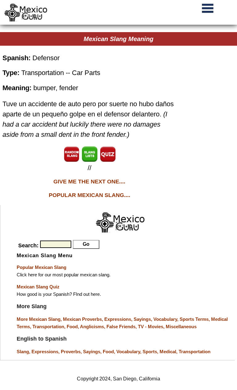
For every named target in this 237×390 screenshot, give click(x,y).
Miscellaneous (181, 326)
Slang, (24, 351)
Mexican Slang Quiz (38, 286)
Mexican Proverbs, (83, 319)
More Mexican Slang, (40, 319)
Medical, (169, 351)
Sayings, (143, 319)
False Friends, (122, 326)
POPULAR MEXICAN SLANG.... (89, 195)
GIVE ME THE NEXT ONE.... (89, 181)
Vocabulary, (166, 319)
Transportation (194, 351)
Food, (73, 326)
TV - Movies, (152, 326)
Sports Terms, (195, 319)
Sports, (151, 351)
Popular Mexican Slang (41, 267)
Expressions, (118, 319)
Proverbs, (72, 351)
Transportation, (49, 326)
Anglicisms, (93, 326)
